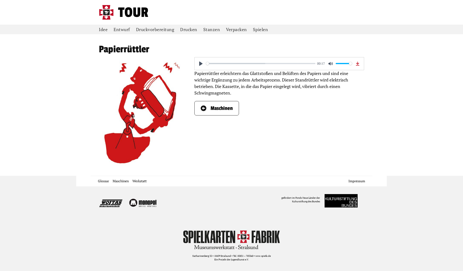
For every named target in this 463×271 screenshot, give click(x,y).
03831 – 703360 (245, 255)
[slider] (260, 63)
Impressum (356, 181)
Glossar (103, 181)
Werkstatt (139, 181)
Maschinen (121, 181)
